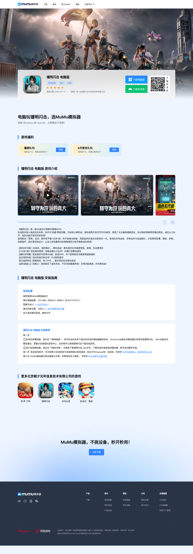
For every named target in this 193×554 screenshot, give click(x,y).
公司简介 (60, 530)
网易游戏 (108, 530)
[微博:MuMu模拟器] (19, 501)
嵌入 (184, 252)
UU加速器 (164, 505)
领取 (61, 149)
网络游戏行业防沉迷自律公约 (90, 533)
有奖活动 (108, 505)
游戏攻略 (108, 500)
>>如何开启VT (42, 304)
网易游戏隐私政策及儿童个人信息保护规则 (88, 530)
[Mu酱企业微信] (36, 501)
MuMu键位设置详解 (97, 356)
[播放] (48, 195)
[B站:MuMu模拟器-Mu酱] (25, 501)
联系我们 (116, 530)
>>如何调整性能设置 (54, 309)
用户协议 (144, 505)
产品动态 (108, 510)
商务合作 (123, 530)
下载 (88, 500)
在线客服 (126, 500)
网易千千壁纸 (165, 510)
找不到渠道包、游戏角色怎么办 (137, 352)
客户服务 (68, 530)
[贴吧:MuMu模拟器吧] (30, 501)
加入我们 (131, 530)
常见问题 (126, 505)
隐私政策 (144, 500)
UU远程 (163, 500)
